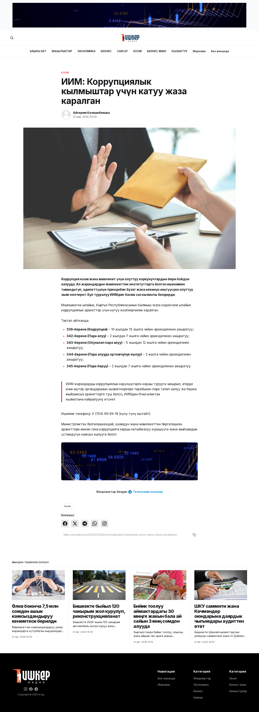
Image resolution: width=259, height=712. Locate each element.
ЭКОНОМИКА (86, 51)
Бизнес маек (237, 684)
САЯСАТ (122, 51)
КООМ (137, 51)
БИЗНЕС (106, 51)
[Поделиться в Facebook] (65, 523)
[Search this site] (12, 38)
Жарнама (199, 51)
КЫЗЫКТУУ (179, 51)
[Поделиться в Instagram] (104, 523)
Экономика (201, 684)
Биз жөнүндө (220, 51)
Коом (65, 72)
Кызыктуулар (238, 691)
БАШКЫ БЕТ (38, 51)
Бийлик (198, 697)
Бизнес (198, 691)
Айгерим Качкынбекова (91, 113)
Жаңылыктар (202, 678)
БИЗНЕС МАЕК (156, 51)
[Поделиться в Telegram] (85, 523)
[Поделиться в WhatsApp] (94, 523)
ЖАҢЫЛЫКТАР (62, 51)
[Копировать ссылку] (194, 534)
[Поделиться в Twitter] (75, 523)
